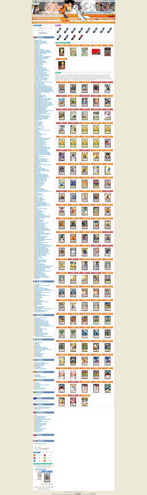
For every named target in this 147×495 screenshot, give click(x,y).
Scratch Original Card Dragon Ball (42, 205)
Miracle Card (37, 171)
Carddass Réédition (39, 49)
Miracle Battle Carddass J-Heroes (42, 170)
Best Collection (38, 420)
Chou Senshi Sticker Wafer (41, 68)
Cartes (41, 15)
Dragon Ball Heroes (39, 97)
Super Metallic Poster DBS (41, 255)
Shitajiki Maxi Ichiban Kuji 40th (42, 222)
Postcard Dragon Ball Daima (41, 190)
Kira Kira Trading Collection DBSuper (43, 154)
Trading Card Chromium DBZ (41, 334)
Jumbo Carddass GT (39, 141)
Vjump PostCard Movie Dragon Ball (43, 271)
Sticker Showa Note (39, 231)
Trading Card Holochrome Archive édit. (43, 336)
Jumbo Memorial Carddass (41, 144)
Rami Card (37, 386)
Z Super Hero (38, 431)
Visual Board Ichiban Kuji (40, 273)
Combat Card (38, 383)
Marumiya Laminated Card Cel (41, 159)
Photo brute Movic (39, 188)
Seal (36, 207)
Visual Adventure (39, 272)
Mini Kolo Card (38, 166)
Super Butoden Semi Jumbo (41, 242)
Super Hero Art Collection (40, 428)
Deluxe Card (37, 93)
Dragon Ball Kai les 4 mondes (41, 107)
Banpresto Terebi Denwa (40, 42)
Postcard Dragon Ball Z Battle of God (43, 191)
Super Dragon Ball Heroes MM (41, 251)
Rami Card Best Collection (41, 423)
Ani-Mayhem (37, 318)
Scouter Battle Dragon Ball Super (42, 203)
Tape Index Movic (39, 257)
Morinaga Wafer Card (39, 173)
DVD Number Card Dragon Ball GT (42, 116)
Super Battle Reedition (40, 240)
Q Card (36, 196)
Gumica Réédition (39, 122)
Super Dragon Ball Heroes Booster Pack (44, 245)
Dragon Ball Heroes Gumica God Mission (44, 104)
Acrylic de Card (38, 40)
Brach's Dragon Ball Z (40, 319)
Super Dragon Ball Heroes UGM (42, 250)
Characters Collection (40, 67)
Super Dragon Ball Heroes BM (41, 249)
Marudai (36, 157)
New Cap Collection (39, 182)
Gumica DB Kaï (38, 123)
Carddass (37, 48)
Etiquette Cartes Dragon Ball (41, 118)
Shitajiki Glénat (38, 303)
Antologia (37, 343)
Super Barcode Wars (39, 232)
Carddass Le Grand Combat (41, 288)
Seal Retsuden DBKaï (39, 214)
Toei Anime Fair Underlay (40, 261)
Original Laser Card (39, 185)
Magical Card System (39, 156)
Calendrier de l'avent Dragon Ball (42, 285)
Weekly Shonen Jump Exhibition (42, 277)
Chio (36, 437)
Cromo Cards (38, 395)
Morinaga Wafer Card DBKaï (41, 175)
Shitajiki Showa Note (39, 224)
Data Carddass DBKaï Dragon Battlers (43, 89)
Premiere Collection (39, 195)
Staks (36, 305)
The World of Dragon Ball (40, 260)
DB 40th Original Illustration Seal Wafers (44, 90)
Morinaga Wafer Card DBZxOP (41, 174)
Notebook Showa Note (40, 183)
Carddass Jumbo (39, 287)
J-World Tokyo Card (39, 145)
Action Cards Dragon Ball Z (41, 317)
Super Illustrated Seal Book (41, 252)
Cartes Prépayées (39, 63)
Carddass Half (38, 54)
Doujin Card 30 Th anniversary (41, 421)
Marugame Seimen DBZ (40, 158)
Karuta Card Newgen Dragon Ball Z (43, 148)
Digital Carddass (38, 291)
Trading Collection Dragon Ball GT (42, 266)
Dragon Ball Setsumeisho (40, 108)
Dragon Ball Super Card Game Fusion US (44, 326)
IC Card (36, 126)
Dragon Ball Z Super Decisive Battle (43, 113)
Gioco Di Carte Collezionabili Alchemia (43, 349)
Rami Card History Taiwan (40, 424)
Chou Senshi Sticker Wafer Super (42, 70)
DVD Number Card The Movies (41, 117)
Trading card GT (38, 332)
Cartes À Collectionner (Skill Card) (42, 289)
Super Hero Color (39, 429)
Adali (36, 415)
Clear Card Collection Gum (41, 73)
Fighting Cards (38, 296)
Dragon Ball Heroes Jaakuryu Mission (43, 99)
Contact (61, 15)
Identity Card (38, 422)
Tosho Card (37, 262)
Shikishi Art (37, 218)
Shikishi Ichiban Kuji (39, 219)
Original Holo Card (39, 184)
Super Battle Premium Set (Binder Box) (43, 239)
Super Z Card (38, 256)
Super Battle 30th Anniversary (41, 236)
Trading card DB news (40, 263)
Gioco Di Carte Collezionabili (41, 348)
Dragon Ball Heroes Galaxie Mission (43, 98)
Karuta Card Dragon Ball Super (42, 151)
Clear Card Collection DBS (41, 72)
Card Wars (37, 47)
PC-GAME (37, 187)
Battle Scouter (38, 44)
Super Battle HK (38, 367)
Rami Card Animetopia (40, 199)
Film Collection (38, 119)
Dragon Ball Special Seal (40, 109)
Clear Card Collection (39, 71)
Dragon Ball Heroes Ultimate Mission (43, 105)
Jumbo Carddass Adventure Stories (43, 138)
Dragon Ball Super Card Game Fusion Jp (44, 110)
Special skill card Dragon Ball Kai (42, 229)
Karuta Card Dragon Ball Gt (41, 149)
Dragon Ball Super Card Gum (41, 111)
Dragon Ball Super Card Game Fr (42, 295)
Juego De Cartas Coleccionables (42, 384)
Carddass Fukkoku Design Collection (43, 52)
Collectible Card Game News (41, 322)
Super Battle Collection (40, 238)
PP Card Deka (38, 194)
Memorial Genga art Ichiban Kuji (42, 161)
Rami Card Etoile (38, 200)
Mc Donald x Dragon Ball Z (41, 160)
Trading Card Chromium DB (41, 333)
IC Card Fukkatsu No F (40, 127)
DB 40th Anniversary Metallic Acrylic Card (44, 91)
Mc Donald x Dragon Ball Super (42, 301)
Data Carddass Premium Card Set (42, 86)
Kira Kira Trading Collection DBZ (42, 152)
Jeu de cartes (38, 133)
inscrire (48, 489)
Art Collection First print (40, 418)
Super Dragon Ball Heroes (40, 247)
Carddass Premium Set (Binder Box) (43, 56)
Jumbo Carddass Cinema (40, 140)
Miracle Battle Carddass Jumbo (42, 169)
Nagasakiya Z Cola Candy (40, 181)
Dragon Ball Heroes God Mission (42, 100)
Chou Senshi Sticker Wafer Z (41, 69)
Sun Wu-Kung (38, 426)
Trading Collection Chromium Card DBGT (44, 265)
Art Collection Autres (39, 417)
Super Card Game (39, 243)
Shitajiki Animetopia (39, 220)
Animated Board (38, 342)
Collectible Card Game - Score (41, 320)
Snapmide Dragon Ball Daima (41, 228)
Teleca (36, 258)
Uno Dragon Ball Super (40, 269)
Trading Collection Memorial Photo (42, 267)
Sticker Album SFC (39, 307)
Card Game (37, 46)
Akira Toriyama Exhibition (40, 416)
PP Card (36, 192)
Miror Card (37, 172)
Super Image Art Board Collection (42, 253)
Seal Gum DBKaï (38, 210)
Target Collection (39, 309)
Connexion (111, 0)
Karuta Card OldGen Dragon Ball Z (42, 147)
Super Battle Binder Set (40, 237)
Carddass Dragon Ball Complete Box (43, 51)
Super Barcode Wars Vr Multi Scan (42, 233)
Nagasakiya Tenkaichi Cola (41, 180)
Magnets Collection (39, 300)
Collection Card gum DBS (40, 79)
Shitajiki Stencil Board (40, 225)
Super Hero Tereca (39, 430)
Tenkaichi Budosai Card (40, 259)
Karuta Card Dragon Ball (40, 146)
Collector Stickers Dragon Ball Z (42, 323)
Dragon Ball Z (38, 293)
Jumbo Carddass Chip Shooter (42, 139)
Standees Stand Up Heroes (41, 329)
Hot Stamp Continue (39, 125)
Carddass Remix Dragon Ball (41, 58)
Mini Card (37, 165)
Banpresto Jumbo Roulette (41, 41)
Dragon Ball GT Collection (41, 347)
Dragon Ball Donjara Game (41, 96)
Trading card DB (38, 330)
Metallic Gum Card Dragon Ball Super (43, 164)
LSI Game (37, 155)
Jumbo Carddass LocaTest (41, 142)
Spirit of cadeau (38, 304)
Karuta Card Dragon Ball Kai (41, 150)
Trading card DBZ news (40, 264)
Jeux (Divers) (38, 298)
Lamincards (37, 299)
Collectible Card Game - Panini (42, 321)
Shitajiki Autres (38, 221)
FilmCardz (37, 327)
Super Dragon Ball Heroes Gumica (42, 246)
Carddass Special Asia (40, 362)
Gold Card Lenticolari (39, 350)
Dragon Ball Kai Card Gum (41, 106)
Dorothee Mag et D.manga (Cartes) (42, 292)
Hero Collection (38, 124)
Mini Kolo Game (38, 167)
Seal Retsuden (38, 212)
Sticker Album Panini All (40, 376)
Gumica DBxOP (38, 121)
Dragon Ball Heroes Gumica (41, 101)
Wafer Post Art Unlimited (40, 275)
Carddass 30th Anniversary (41, 62)
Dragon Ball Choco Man (40, 95)
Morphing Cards (38, 354)
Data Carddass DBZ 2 (39, 84)
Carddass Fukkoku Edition (41, 53)
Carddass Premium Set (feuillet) (42, 57)
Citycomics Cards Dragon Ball (41, 363)
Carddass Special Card (40, 60)
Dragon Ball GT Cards (40, 294)
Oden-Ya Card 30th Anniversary (42, 408)
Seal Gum (37, 209)
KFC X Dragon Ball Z (39, 365)
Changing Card (38, 65)
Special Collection (39, 425)
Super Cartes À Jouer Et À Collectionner (44, 308)
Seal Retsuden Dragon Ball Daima (42, 215)
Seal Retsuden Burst (39, 213)
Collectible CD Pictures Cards (41, 401)
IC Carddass (37, 128)
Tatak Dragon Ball (39, 356)
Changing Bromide (39, 64)
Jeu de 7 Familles (39, 297)
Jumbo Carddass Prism (40, 143)
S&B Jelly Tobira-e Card (40, 202)
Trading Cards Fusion (40, 389)
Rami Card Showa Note (40, 201)
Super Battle (37, 235)
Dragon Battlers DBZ (39, 364)
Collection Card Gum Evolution (42, 77)
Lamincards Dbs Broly (40, 353)
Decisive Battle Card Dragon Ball (42, 92)
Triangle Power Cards (39, 268)
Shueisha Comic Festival (40, 226)
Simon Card (37, 366)
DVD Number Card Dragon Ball (42, 115)
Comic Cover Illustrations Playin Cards (43, 81)
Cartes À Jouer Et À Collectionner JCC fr (44, 290)
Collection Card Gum (39, 76)
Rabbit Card (37, 409)
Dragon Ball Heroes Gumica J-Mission (43, 103)
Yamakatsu (37, 278)
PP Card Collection (39, 193)
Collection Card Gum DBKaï (41, 78)
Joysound (37, 136)
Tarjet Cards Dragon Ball (40, 387)
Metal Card (37, 162)
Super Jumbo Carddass (40, 254)
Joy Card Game (38, 135)
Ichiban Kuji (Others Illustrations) (42, 130)
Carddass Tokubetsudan (40, 61)
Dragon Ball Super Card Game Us (42, 324)
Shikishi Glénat (38, 302)
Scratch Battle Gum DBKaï (41, 204)
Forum (54, 15)
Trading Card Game (39, 335)
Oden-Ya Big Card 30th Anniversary (43, 407)
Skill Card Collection (39, 227)
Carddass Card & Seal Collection (42, 50)
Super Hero (37, 427)
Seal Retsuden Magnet (40, 217)
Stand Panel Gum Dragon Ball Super (43, 230)
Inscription (105, 0)
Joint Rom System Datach (41, 134)
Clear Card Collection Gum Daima (42, 74)
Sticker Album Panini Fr (40, 306)
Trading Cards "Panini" (40, 311)
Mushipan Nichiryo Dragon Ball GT (42, 177)
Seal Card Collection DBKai (41, 208)
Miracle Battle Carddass (40, 168)
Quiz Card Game (38, 197)
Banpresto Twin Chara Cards (41, 43)
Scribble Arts (38, 206)
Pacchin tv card (38, 186)
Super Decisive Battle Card (41, 244)
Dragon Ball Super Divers (40, 112)
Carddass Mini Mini (39, 55)
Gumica (36, 120)
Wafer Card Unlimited (39, 274)
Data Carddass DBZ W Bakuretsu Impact (44, 88)
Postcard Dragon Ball (39, 189)
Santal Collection (39, 355)
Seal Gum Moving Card (40, 211)
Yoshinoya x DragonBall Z (40, 368)
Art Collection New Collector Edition (43, 419)
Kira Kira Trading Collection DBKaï (42, 153)
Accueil (35, 15)
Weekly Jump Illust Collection (41, 276)
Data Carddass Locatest (40, 85)
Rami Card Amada (39, 198)
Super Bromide (38, 241)
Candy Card (37, 45)
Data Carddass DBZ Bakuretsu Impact (43, 87)
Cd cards (37, 345)
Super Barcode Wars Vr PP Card (42, 234)
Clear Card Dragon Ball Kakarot (42, 75)
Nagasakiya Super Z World (41, 179)
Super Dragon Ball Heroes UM (41, 248)
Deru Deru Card (38, 94)
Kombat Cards (38, 351)
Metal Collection (38, 163)
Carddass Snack (38, 59)
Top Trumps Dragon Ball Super (42, 310)
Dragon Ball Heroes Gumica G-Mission (43, 102)
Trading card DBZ (39, 331)
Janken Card (37, 132)
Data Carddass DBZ (39, 83)
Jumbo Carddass (39, 137)
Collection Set (38, 80)
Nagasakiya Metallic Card (40, 178)
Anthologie (37, 284)
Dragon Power (38, 114)
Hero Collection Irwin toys (41, 443)
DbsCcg (48, 15)
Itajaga (36, 131)
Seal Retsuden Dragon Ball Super (42, 216)
